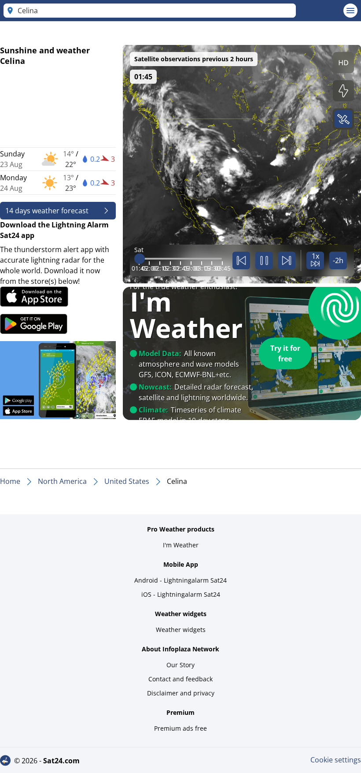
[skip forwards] (286, 260)
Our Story (180, 665)
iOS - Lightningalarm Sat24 (180, 594)
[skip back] (241, 260)
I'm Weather (181, 545)
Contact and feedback (180, 679)
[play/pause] (264, 260)
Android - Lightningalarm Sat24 (180, 580)
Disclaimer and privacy (180, 693)
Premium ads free (180, 728)
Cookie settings (335, 760)
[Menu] (350, 11)
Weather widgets (181, 629)
